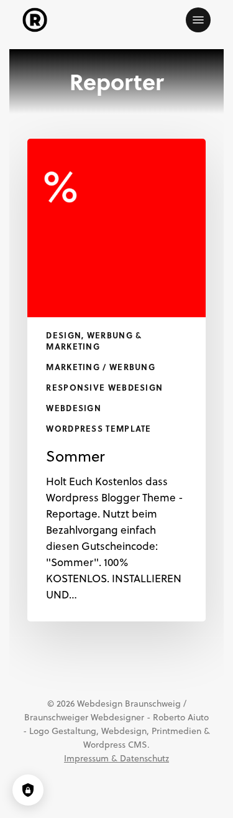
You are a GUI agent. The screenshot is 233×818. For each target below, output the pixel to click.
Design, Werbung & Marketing (94, 341)
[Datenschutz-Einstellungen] (27, 790)
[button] (198, 20)
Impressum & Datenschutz (116, 758)
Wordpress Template (98, 428)
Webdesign (73, 408)
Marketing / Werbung (100, 367)
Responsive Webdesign (104, 387)
